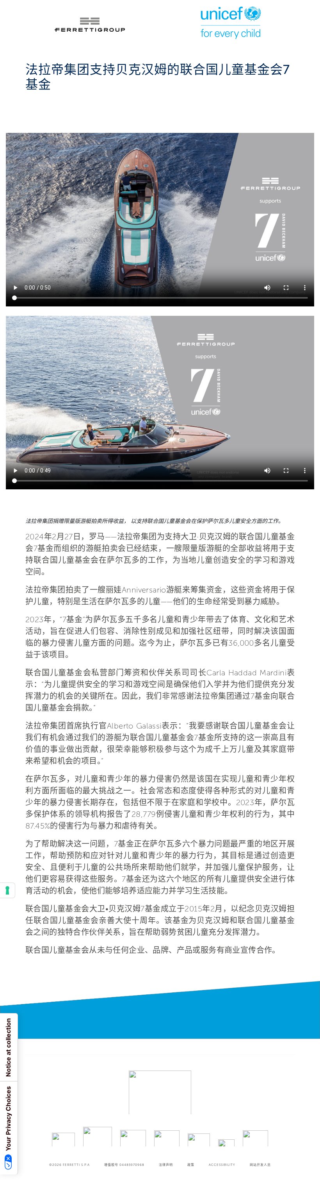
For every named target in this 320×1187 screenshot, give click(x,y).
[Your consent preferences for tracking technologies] (7, 890)
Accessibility (222, 1165)
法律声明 (166, 1165)
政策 (190, 1165)
